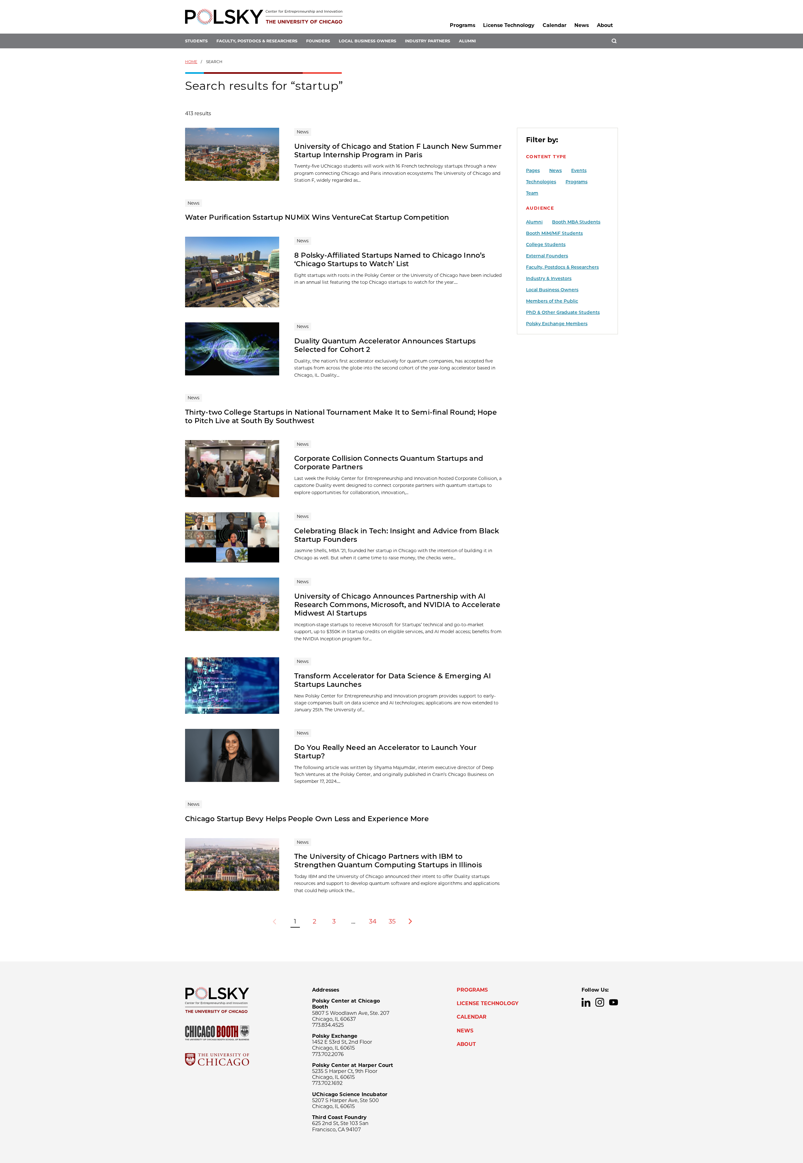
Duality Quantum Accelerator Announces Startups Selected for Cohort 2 (385, 345)
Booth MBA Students (576, 222)
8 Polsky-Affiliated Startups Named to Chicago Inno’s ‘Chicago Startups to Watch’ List (389, 259)
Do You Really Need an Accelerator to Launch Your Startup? (385, 751)
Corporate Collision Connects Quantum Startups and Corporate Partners (388, 462)
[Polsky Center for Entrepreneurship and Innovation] (264, 17)
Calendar (554, 25)
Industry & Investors (549, 278)
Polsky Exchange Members (557, 323)
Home (191, 61)
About (605, 25)
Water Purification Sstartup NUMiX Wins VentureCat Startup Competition (317, 217)
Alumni (467, 41)
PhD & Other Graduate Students (563, 312)
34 (372, 921)
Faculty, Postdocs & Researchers (256, 41)
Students (196, 41)
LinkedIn (586, 1002)
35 (392, 921)
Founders (318, 41)
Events (579, 170)
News (581, 25)
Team (532, 193)
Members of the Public (552, 301)
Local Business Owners (367, 41)
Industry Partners (427, 41)
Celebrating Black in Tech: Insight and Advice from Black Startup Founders (396, 535)
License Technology (508, 25)
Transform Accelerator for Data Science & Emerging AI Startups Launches (392, 680)
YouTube (613, 1002)
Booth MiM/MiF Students (554, 233)
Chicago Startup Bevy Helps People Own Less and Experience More (307, 818)
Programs (462, 25)
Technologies (541, 182)
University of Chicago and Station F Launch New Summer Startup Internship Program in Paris (398, 150)
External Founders (547, 256)
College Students (546, 244)
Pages (533, 170)
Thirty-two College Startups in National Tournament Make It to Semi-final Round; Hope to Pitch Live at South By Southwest (341, 416)
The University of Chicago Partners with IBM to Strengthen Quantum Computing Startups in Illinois (388, 860)
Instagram (599, 1002)
